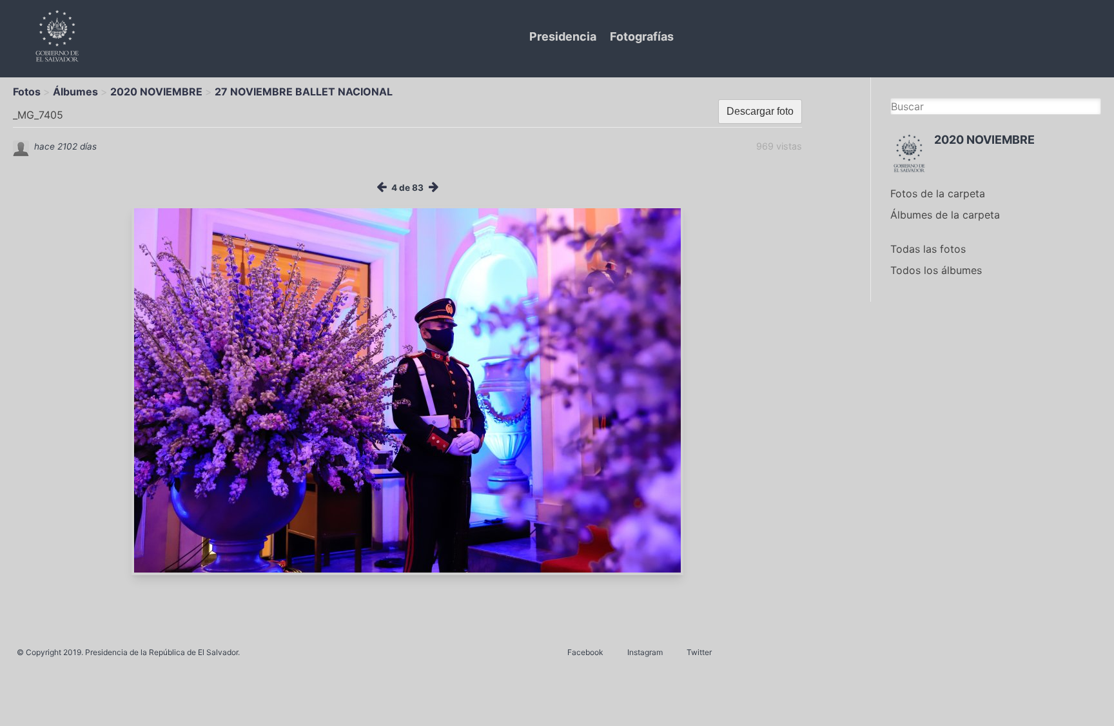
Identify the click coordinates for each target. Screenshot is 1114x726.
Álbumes (75, 91)
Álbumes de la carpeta (945, 214)
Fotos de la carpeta (937, 193)
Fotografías (642, 36)
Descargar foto (760, 111)
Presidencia (562, 36)
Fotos (27, 91)
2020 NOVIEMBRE (156, 91)
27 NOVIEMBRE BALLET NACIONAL (304, 91)
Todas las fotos (928, 248)
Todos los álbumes (936, 270)
